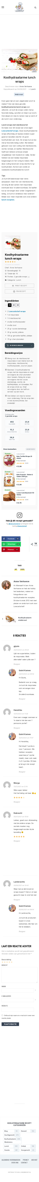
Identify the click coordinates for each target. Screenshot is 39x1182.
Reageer (17, 664)
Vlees (22, 569)
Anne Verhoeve (25, 86)
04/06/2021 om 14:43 (21, 885)
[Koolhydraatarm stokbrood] (11, 619)
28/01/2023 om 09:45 (21, 650)
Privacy (26, 1160)
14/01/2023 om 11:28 (21, 714)
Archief (34, 1160)
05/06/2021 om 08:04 (26, 909)
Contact (24, 1163)
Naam (4, 986)
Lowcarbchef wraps (10, 131)
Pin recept (21, 291)
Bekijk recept (19, 94)
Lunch (33, 89)
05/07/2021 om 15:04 (21, 817)
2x (14, 305)
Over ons (14, 1163)
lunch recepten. (8, 200)
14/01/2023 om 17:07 (26, 738)
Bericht (5, 965)
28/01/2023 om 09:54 (26, 674)
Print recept (21, 286)
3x (18, 305)
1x (10, 305)
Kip (16, 569)
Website (5, 1006)
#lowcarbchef (22, 526)
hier (33, 924)
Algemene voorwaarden (11, 1160)
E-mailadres (6, 996)
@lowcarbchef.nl (14, 524)
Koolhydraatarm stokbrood (24, 619)
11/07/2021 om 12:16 (21, 786)
